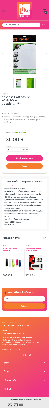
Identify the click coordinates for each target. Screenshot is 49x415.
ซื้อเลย (24, 166)
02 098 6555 (22, 325)
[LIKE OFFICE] (24, 10)
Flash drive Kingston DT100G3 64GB (33, 249)
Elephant (5, 93)
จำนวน (8, 146)
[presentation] (43, 238)
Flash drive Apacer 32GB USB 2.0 (10, 249)
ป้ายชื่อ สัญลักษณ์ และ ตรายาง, (15, 119)
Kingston (29, 245)
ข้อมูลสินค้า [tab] (12, 181)
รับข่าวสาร (24, 306)
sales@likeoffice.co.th (15, 333)
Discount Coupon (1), (21, 116)
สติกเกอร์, (31, 119)
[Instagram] (30, 355)
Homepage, (34, 116)
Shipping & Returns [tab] (32, 181)
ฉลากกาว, (42, 116)
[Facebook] (19, 355)
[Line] (24, 355)
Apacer (5, 245)
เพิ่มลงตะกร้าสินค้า (26, 158)
